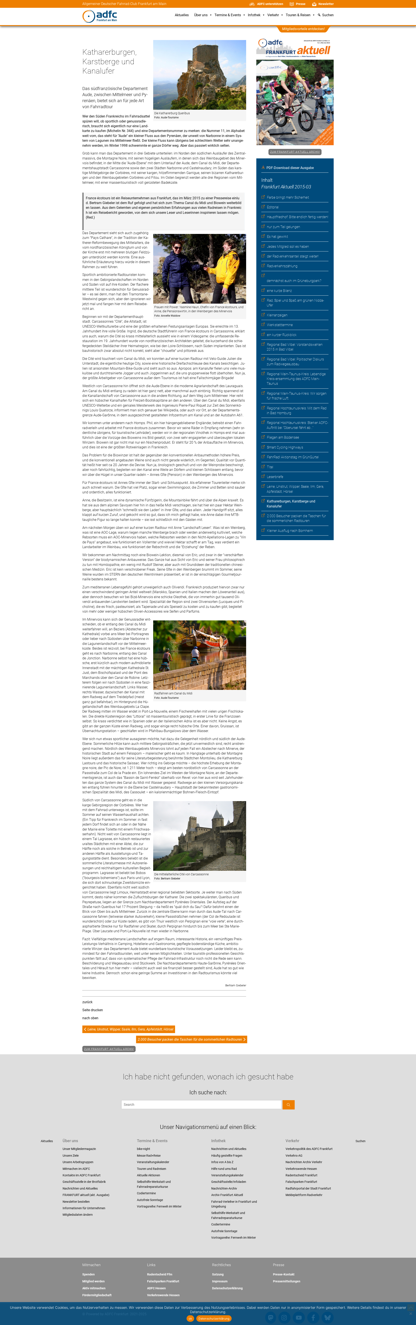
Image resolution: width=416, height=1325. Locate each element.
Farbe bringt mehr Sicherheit (288, 197)
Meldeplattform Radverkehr (304, 1195)
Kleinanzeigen (277, 315)
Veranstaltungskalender (153, 1162)
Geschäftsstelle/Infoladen (228, 1181)
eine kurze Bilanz (279, 291)
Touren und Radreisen (151, 1168)
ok (190, 1318)
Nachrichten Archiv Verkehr (304, 1162)
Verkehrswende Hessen (301, 1168)
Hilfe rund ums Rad (224, 1168)
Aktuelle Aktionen (148, 1175)
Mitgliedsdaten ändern (78, 1214)
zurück (87, 1002)
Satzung (218, 1274)
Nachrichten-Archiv (224, 1188)
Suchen (361, 1141)
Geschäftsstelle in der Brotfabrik (84, 1181)
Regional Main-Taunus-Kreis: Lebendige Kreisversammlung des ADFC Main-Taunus (296, 379)
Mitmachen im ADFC (76, 1168)
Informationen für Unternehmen (84, 1208)
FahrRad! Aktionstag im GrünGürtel (293, 457)
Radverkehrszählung (282, 266)
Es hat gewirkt (277, 237)
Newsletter (326, 4)
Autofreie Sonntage (150, 1200)
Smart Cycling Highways (285, 447)
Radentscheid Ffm (159, 1274)
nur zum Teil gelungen (283, 227)
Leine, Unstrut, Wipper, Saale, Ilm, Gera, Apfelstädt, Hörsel (130, 1029)
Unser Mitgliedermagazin (79, 1149)
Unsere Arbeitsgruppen (78, 1162)
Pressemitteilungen (286, 1281)
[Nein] (410, 1313)
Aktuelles (182, 15)
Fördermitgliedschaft (97, 1295)
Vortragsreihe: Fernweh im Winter (159, 1206)
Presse (301, 4)
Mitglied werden (93, 1281)
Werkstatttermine (280, 325)
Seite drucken (92, 1010)
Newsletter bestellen (76, 1201)
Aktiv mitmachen (94, 1288)
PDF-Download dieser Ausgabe (290, 168)
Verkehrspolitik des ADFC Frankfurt (309, 1149)
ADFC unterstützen (270, 4)
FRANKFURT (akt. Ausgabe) (86, 1195)
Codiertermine (146, 1193)
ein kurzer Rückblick (282, 335)
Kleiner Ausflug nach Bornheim (290, 531)
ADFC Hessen (156, 1288)
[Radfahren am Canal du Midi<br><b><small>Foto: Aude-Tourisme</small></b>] (199, 655)
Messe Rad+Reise (149, 1155)
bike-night (143, 1149)
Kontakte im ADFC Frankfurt (82, 1175)
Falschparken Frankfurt (301, 1181)
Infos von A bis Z (222, 1162)
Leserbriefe (275, 477)
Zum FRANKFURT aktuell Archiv (295, 151)
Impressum (220, 1281)
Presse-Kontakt (283, 1274)
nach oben (90, 1018)
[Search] (289, 1104)
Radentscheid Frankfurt (301, 1175)
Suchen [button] (328, 15)
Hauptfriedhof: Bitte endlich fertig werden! (297, 217)
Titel (270, 467)
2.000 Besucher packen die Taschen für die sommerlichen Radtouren (190, 1039)
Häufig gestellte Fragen (226, 1155)
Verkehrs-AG (294, 1155)
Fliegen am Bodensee (283, 437)
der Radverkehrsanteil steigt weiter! (292, 256)
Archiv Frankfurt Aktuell (227, 1195)
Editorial (273, 207)
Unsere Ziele (71, 1155)
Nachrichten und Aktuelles (80, 1188)
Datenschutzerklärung (227, 1288)
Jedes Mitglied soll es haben (288, 247)
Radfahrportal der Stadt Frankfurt (308, 1188)
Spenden (88, 1274)
